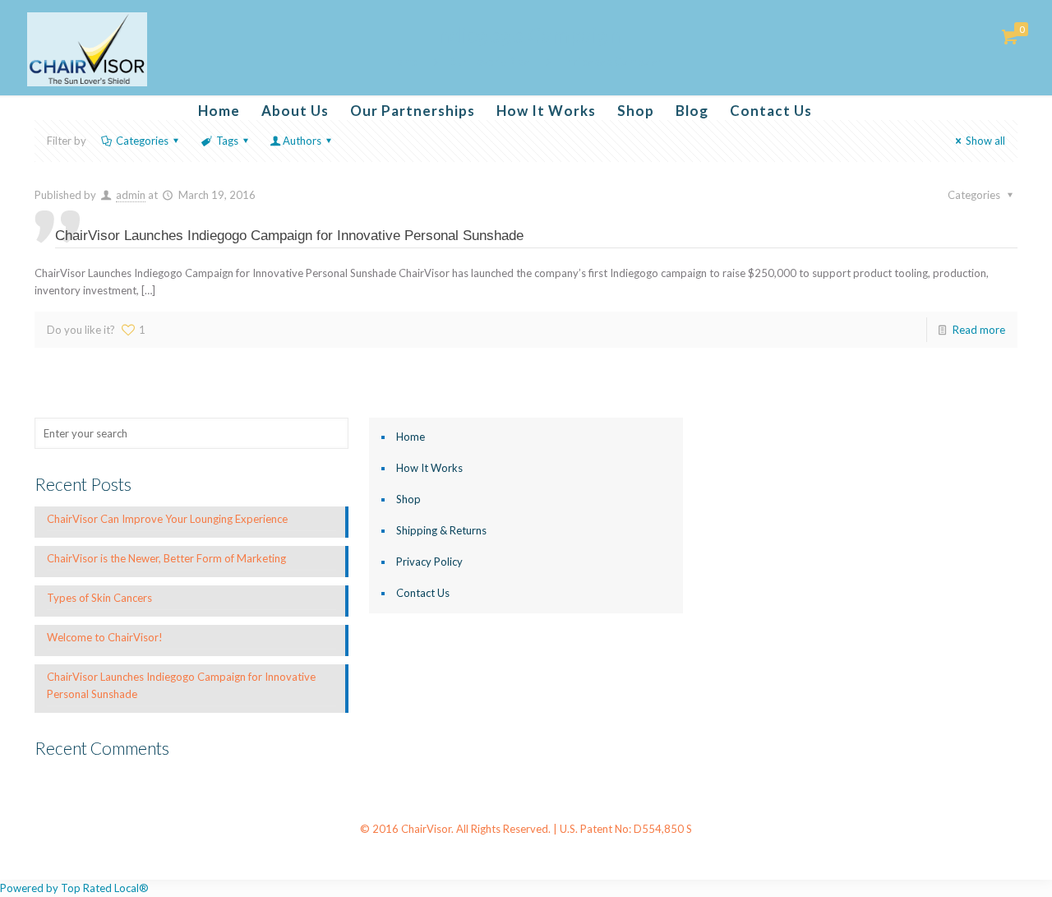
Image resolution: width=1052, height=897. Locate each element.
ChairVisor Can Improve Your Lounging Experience (167, 518)
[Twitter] (515, 853)
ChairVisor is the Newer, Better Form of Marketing (166, 558)
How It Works (429, 467)
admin (130, 194)
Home (410, 436)
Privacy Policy (429, 561)
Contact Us (423, 592)
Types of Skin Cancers (99, 597)
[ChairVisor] (87, 49)
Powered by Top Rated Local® (74, 888)
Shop (408, 499)
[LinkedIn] (537, 853)
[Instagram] (559, 853)
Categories (142, 140)
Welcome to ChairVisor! (105, 637)
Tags (227, 140)
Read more (979, 329)
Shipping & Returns (441, 530)
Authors (302, 140)
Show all (985, 140)
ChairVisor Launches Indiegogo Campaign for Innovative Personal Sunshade (289, 235)
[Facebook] (492, 853)
